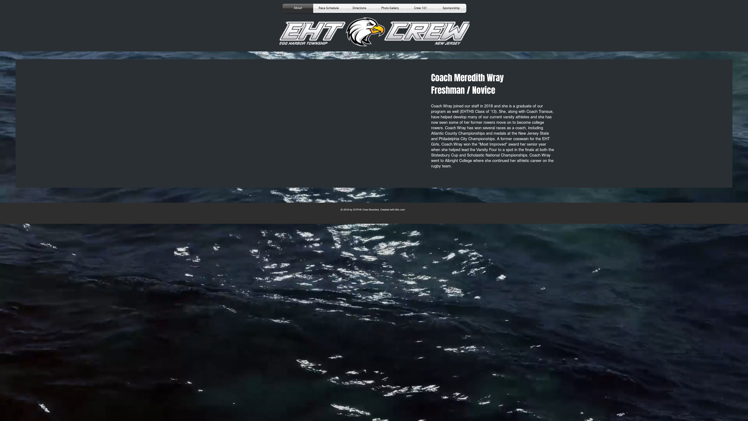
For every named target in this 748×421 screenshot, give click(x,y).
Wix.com (399, 209)
